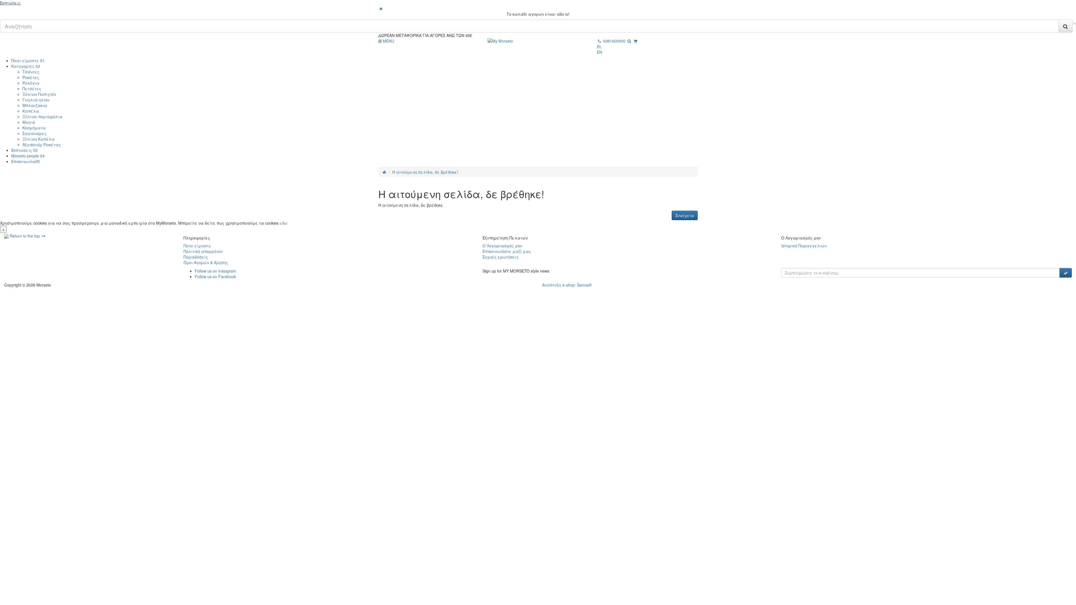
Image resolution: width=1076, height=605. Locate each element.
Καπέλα (30, 111)
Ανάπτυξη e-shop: (567, 285)
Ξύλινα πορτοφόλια (42, 116)
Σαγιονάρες (34, 133)
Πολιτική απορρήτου (203, 251)
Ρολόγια (30, 83)
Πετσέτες (31, 88)
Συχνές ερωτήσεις (501, 257)
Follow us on (215, 271)
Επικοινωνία (25, 161)
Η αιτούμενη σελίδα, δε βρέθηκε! (425, 172)
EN (599, 52)
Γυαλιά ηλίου (36, 100)
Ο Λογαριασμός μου (502, 245)
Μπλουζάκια (34, 105)
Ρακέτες (30, 77)
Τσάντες (31, 72)
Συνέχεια (684, 215)
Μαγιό (28, 122)
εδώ (283, 223)
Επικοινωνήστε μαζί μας (507, 251)
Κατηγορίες (25, 66)
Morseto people (28, 156)
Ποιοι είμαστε (28, 60)
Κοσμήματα (34, 128)
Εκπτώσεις (10, 3)
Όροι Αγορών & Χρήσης (206, 262)
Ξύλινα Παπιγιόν (39, 94)
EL (599, 46)
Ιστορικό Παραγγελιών (804, 245)
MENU (388, 41)
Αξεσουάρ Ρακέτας (41, 144)
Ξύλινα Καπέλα (38, 139)
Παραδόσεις (196, 257)
